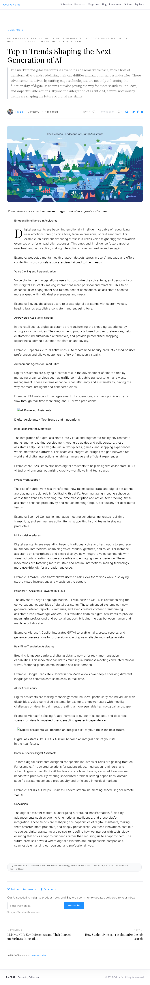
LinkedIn (32, 889)
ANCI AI (7, 4)
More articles (39, 955)
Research (79, 4)
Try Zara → (141, 4)
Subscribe (66, 4)
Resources (115, 4)
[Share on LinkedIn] (142, 111)
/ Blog (16, 4)
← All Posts (15, 30)
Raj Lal (19, 111)
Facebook (50, 889)
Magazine (93, 4)
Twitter (15, 889)
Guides (128, 4)
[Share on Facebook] (138, 111)
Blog (104, 4)
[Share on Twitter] (134, 111)
